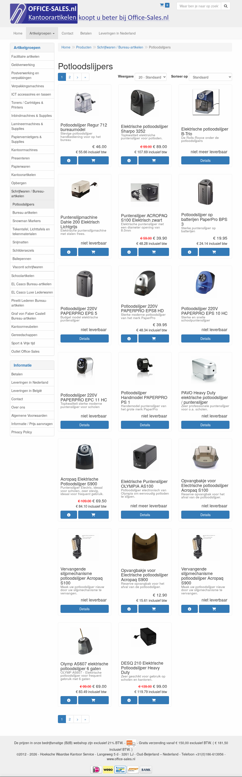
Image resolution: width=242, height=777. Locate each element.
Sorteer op (179, 76)
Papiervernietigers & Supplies (26, 139)
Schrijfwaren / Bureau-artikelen (28, 193)
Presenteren (20, 158)
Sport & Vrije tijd (23, 343)
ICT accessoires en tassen (31, 94)
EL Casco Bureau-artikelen (31, 283)
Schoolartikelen (22, 275)
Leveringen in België (26, 390)
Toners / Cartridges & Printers (27, 105)
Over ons (18, 407)
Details (205, 160)
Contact (17, 398)
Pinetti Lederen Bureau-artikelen (29, 302)
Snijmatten (20, 242)
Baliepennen (22, 258)
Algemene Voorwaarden (29, 415)
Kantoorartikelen (23, 174)
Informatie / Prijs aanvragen (32, 423)
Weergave (126, 76)
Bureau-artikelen (25, 212)
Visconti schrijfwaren (28, 266)
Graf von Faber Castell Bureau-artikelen (28, 315)
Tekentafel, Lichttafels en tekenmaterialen (31, 231)
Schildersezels (23, 250)
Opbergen (18, 182)
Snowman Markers (27, 220)
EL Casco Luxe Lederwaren (32, 292)
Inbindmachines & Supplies (31, 115)
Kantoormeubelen (24, 326)
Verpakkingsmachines (27, 85)
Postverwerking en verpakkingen (25, 75)
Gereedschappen (24, 334)
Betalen (17, 374)
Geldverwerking (23, 64)
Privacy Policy (21, 432)
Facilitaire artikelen (25, 56)
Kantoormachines (24, 149)
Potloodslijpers (23, 204)
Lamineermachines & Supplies (27, 126)
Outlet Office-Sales (25, 351)
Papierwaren (20, 166)
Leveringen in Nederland (29, 382)
